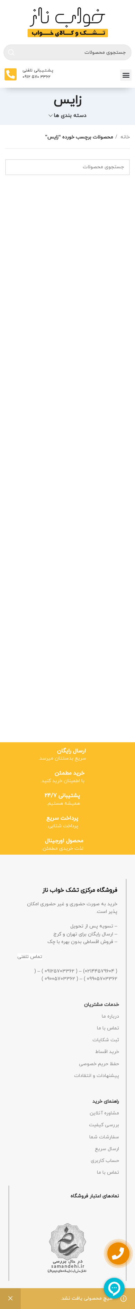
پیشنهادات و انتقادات (96, 1075)
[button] (126, 75)
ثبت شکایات (105, 1040)
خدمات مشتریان (101, 1004)
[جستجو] (11, 52)
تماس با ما (108, 1028)
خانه (124, 137)
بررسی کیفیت (104, 1125)
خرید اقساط (107, 1052)
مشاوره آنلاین (104, 1113)
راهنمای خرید (105, 1101)
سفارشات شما (104, 1137)
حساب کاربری (105, 1160)
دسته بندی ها (70, 115)
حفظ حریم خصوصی (99, 1064)
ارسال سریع (107, 1149)
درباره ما (110, 1016)
